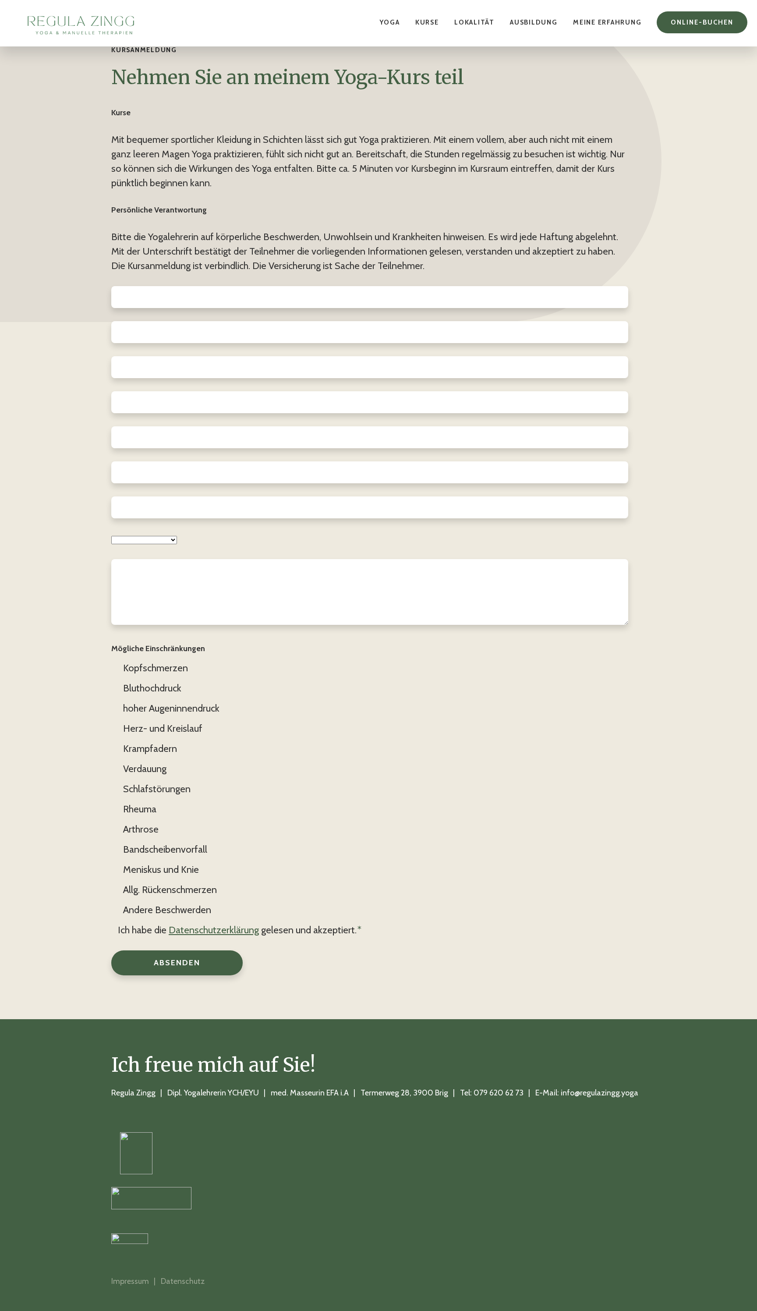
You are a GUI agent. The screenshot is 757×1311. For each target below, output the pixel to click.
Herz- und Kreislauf (162, 728)
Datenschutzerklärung (214, 930)
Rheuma (139, 809)
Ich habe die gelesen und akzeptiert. (239, 930)
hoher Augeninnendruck (171, 708)
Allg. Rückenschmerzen (170, 890)
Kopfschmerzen (155, 668)
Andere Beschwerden (167, 910)
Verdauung (144, 769)
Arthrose (141, 829)
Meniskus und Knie (161, 869)
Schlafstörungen (157, 789)
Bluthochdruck (152, 688)
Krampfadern (150, 749)
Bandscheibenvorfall (165, 849)
